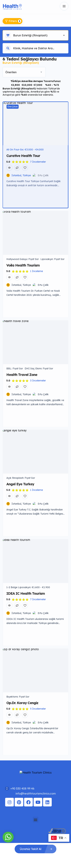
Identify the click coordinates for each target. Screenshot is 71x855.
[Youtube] (38, 802)
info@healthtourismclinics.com (36, 793)
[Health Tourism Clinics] (12, 6)
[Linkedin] (47, 802)
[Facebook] (28, 802)
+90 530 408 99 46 (22, 788)
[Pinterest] (19, 802)
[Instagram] (9, 802)
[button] (35, 819)
